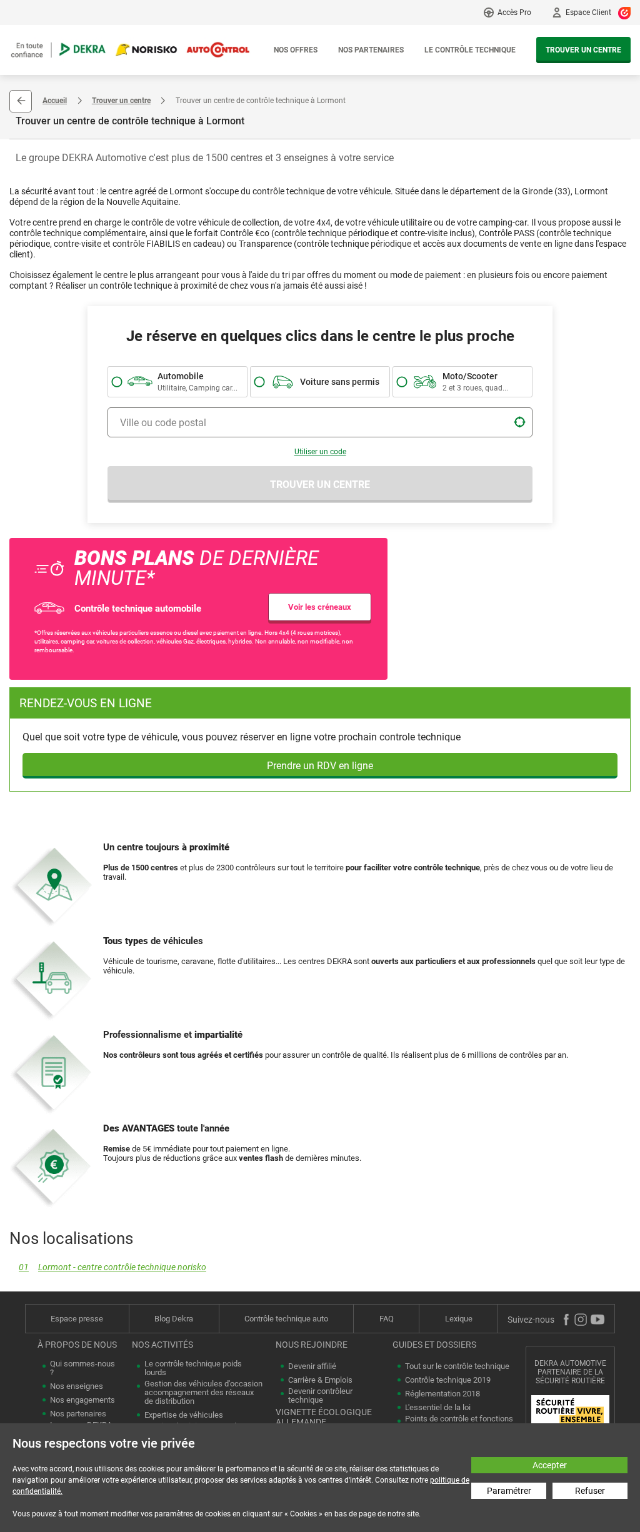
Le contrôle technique (470, 50)
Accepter (549, 1465)
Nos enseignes (76, 1386)
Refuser (590, 1491)
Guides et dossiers (434, 1345)
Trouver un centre (583, 50)
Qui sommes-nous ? (82, 1368)
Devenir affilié (312, 1366)
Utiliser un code (320, 451)
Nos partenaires (371, 50)
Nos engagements (82, 1400)
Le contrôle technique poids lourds (193, 1368)
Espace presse (77, 1318)
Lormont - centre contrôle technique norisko (112, 1267)
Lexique (458, 1318)
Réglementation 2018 (442, 1394)
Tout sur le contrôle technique (457, 1366)
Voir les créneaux (319, 607)
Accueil (54, 100)
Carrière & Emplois (320, 1380)
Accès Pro (514, 12)
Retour (20, 101)
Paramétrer (509, 1491)
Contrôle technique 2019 (448, 1380)
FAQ (386, 1318)
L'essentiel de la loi (438, 1407)
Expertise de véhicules (183, 1415)
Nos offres (296, 50)
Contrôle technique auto (286, 1318)
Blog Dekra (173, 1318)
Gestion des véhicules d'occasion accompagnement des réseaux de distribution (203, 1393)
